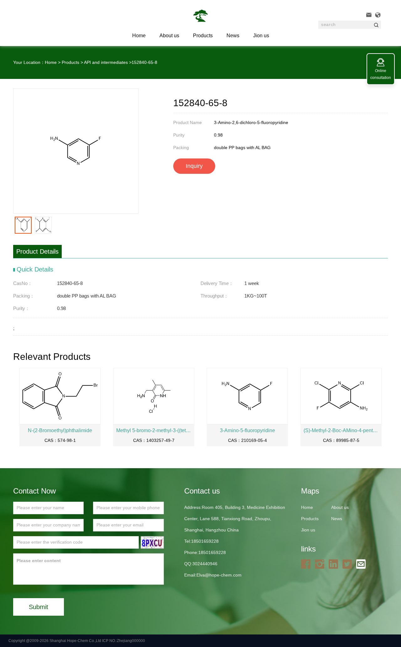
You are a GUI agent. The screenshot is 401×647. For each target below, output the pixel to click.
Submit (38, 606)
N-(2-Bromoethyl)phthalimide (60, 430)
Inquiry (194, 166)
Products (203, 35)
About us (169, 35)
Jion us (261, 35)
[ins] (321, 563)
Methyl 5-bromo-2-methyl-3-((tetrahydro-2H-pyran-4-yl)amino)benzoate (153, 430)
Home (51, 62)
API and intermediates (106, 62)
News (233, 35)
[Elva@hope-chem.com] (362, 563)
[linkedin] (335, 563)
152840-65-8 (144, 62)
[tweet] (348, 563)
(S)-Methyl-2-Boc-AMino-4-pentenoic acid (341, 430)
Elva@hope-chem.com (219, 574)
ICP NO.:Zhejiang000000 (123, 641)
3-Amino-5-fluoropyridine (247, 430)
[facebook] (307, 563)
